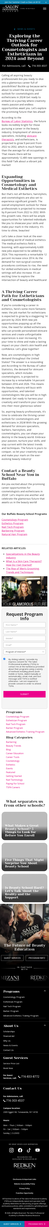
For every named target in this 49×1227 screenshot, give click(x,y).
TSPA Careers (13, 787)
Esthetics (10, 764)
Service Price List (11, 1063)
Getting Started (14, 776)
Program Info (37, 957)
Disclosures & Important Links (24, 1179)
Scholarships (9, 1031)
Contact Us (8, 1050)
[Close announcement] (46, 2)
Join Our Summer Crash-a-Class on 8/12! (22, 2)
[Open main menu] (44, 8)
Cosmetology (12, 760)
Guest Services (12, 957)
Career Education (15, 753)
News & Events (25, 29)
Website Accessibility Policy (24, 1184)
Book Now (8, 1068)
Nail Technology (14, 779)
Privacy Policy (24, 1188)
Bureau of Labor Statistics (17, 121)
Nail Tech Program (13, 527)
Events (9, 768)
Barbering (11, 742)
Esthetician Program (16, 720)
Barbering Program (13, 530)
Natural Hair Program (14, 534)
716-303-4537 (15, 1100)
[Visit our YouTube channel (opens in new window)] (37, 1150)
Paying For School (15, 783)
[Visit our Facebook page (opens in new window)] (20, 1150)
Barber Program (14, 727)
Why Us (6, 1040)
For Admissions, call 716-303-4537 (24, 65)
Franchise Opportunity (24, 1193)
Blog (8, 749)
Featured (10, 772)
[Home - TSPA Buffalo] (11, 9)
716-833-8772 (33, 1076)
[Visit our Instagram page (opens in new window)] (11, 1150)
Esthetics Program (12, 523)
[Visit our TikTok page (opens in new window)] (29, 1150)
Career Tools (12, 757)
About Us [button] (10, 1026)
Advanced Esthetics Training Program (25, 731)
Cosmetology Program (15, 519)
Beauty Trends (13, 745)
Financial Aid (8, 1036)
